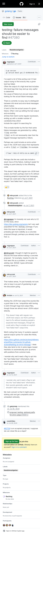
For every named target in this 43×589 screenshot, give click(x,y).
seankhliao (11, 421)
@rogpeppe (9, 219)
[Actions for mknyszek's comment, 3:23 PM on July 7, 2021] (38, 274)
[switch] (7, 187)
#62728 (7, 428)
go (14, 11)
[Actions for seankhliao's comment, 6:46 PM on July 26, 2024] (38, 421)
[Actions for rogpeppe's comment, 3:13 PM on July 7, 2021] (38, 245)
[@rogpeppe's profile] (4, 62)
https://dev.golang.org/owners (16, 224)
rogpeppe (11, 62)
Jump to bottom (8, 57)
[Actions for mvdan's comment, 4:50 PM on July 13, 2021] (38, 295)
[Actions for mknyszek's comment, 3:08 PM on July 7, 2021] (38, 212)
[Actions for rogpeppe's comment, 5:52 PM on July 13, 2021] (38, 372)
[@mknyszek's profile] (4, 212)
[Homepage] (21, 4)
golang (8, 11)
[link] (12, 195)
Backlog (10, 198)
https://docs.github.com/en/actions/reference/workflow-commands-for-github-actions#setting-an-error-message (21, 342)
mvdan (9, 295)
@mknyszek (9, 253)
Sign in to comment (19, 447)
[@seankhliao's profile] (4, 422)
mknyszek (11, 212)
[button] (36, 153)
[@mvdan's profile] (4, 295)
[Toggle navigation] (3, 3)
